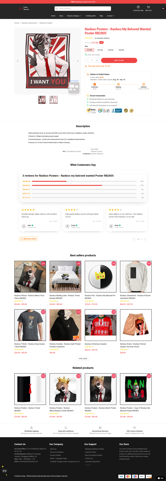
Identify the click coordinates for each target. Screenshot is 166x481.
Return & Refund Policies (93, 455)
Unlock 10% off (5, 471)
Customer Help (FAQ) (92, 461)
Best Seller (94, 149)
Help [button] (162, 478)
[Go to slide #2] (53, 100)
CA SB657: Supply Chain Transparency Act (64, 461)
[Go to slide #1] (41, 100)
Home (16, 23)
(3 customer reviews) (102, 38)
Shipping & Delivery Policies (94, 449)
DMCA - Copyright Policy (58, 458)
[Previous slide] (17, 61)
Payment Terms (90, 452)
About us (53, 449)
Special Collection (97, 154)
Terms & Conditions (57, 452)
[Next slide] (77, 61)
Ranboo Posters (46, 23)
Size (86, 46)
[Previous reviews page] (134, 239)
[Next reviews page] (145, 239)
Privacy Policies (55, 455)
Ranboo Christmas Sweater (95, 344)
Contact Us (89, 458)
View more (83, 359)
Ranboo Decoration (29, 23)
